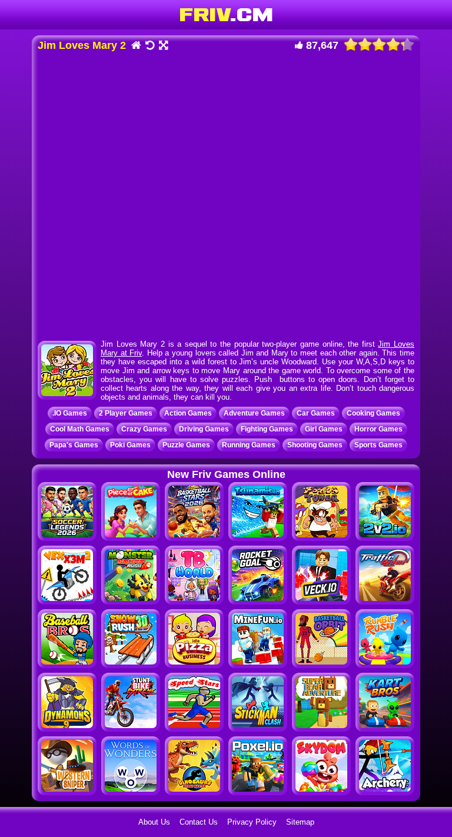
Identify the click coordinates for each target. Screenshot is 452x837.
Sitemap (300, 822)
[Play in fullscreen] (162, 46)
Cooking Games (373, 413)
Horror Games (378, 429)
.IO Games (69, 413)
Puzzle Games (186, 445)
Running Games (248, 445)
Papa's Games (73, 445)
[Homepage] (135, 46)
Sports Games (378, 445)
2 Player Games (125, 413)
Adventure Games (254, 413)
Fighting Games (267, 429)
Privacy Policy (252, 822)
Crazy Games (144, 429)
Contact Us (199, 822)
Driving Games (204, 429)
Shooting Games (315, 445)
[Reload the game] (149, 46)
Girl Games (324, 429)
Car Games (316, 413)
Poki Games (130, 445)
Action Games (188, 413)
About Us (154, 822)
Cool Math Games (79, 429)
